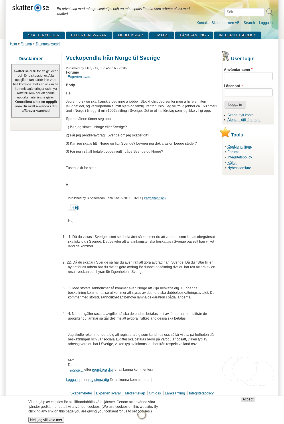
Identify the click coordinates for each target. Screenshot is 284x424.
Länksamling (175, 393)
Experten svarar (108, 393)
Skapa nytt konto (240, 115)
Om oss (155, 393)
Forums (26, 44)
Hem (13, 44)
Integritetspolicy (239, 157)
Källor (232, 162)
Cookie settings (239, 146)
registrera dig (102, 369)
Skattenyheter (81, 393)
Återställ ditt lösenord (243, 120)
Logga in (266, 23)
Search (249, 23)
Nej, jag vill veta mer (46, 420)
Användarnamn (237, 70)
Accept (248, 399)
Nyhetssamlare (239, 168)
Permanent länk (155, 198)
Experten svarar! (48, 44)
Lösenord (232, 86)
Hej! (75, 207)
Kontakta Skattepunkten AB (218, 23)
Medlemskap (135, 393)
